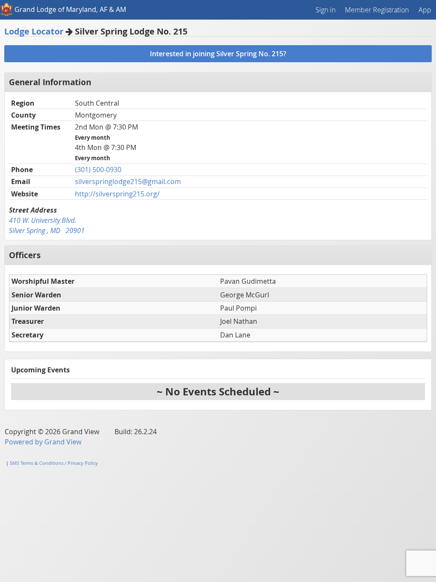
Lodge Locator (33, 31)
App (425, 9)
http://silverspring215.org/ (117, 194)
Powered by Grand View (43, 442)
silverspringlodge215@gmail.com (128, 181)
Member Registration (377, 9)
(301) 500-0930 (98, 169)
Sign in (326, 9)
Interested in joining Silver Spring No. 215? (218, 53)
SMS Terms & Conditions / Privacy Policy (54, 463)
